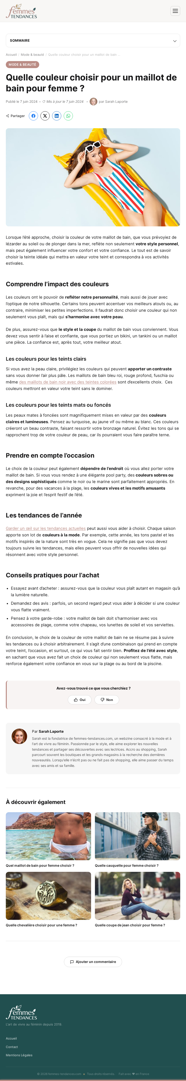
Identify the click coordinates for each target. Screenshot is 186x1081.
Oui (82, 700)
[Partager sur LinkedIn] (56, 115)
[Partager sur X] (45, 115)
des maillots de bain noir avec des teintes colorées (67, 382)
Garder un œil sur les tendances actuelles (46, 528)
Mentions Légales (19, 1055)
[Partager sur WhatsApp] (68, 115)
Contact (12, 1047)
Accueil (11, 54)
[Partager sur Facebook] (33, 115)
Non (109, 700)
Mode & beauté (32, 54)
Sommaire (20, 40)
